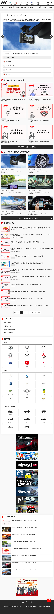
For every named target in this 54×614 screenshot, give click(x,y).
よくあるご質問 (33, 606)
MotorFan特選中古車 (9, 322)
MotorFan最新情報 (8, 332)
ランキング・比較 (10, 65)
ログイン (48, 4)
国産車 (10, 7)
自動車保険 (8, 61)
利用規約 (40, 606)
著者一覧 (11, 606)
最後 (39, 312)
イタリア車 (37, 7)
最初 (15, 312)
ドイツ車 (17, 7)
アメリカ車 (23, 7)
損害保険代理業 (46, 606)
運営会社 (6, 606)
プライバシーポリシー (27, 608)
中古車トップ (3, 7)
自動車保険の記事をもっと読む (27, 147)
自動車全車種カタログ (9, 326)
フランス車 (43, 7)
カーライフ (8, 74)
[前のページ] (18, 312)
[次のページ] (35, 312)
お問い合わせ (26, 606)
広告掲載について (18, 606)
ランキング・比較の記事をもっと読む (27, 218)
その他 (50, 7)
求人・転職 (8, 69)
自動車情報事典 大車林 (9, 329)
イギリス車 (30, 7)
